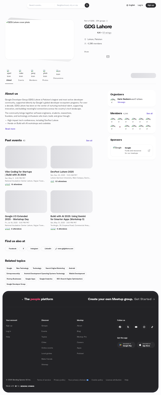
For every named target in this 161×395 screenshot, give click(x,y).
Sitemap (45, 365)
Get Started (142, 299)
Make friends (47, 359)
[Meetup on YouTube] (136, 327)
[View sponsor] (149, 150)
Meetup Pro (82, 337)
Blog (79, 331)
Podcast (80, 353)
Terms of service (44, 380)
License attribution (114, 380)
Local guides (47, 353)
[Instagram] (144, 327)
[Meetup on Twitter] (128, 327)
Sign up (9, 326)
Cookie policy (97, 380)
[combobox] (70, 5)
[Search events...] (87, 5)
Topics (44, 337)
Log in (8, 331)
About (79, 326)
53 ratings (107, 33)
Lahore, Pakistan (95, 39)
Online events (47, 348)
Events (44, 331)
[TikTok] (152, 327)
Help (8, 337)
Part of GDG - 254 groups (94, 21)
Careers (80, 342)
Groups (45, 326)
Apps (79, 348)
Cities (44, 342)
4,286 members (95, 44)
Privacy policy (59, 380)
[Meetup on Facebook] (120, 327)
